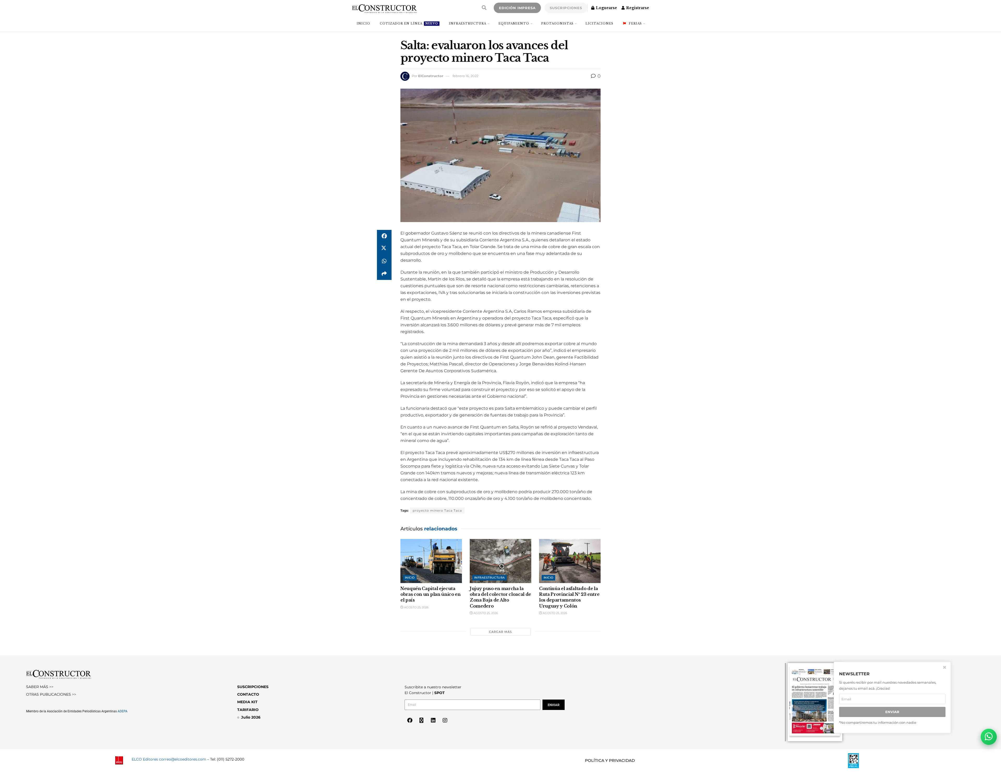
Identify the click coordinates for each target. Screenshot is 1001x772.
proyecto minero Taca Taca (437, 510)
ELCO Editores (145, 759)
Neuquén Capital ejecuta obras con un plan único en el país (430, 594)
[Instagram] (445, 720)
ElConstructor (430, 76)
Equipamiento (513, 23)
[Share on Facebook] (384, 236)
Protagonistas (557, 23)
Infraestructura (467, 23)
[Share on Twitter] (384, 248)
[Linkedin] (433, 720)
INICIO (363, 23)
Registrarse (637, 7)
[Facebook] (410, 720)
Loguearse (606, 7)
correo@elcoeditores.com (182, 759)
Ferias (635, 23)
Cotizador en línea (409, 23)
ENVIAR (892, 712)
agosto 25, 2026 (416, 607)
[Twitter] (421, 720)
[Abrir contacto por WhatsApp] (989, 737)
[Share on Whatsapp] (384, 261)
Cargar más (500, 632)
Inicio (410, 577)
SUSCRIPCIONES (566, 8)
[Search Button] (484, 7)
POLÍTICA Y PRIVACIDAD (610, 760)
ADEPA (122, 711)
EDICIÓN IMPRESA (517, 8)
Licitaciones (599, 23)
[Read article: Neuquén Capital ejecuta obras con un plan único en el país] (431, 561)
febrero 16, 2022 (465, 76)
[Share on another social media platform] (384, 273)
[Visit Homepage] (384, 8)
